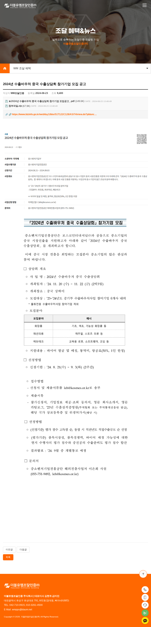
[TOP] (143, 574)
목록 (8, 557)
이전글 (9, 549)
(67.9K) (19, 106)
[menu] (144, 5)
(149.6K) (46, 101)
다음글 (23, 549)
